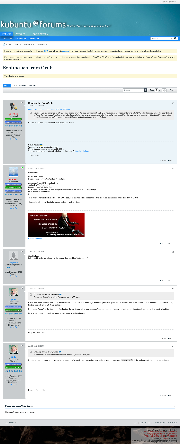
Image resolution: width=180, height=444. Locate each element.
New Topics (7, 39)
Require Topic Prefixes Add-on (154, 435)
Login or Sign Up (167, 2)
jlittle (13, 299)
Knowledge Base (42, 44)
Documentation (28, 44)
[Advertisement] (90, 10)
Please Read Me (35, 238)
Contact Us (145, 423)
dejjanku (13, 263)
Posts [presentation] (7, 85)
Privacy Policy (159, 423)
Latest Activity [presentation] (19, 85)
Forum (10, 44)
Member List (34, 39)
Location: (10, 135)
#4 (173, 289)
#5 (173, 346)
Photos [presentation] (32, 85)
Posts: (11, 133)
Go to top (172, 423)
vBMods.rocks (172, 432)
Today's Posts (20, 39)
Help (135, 423)
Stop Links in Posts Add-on (155, 437)
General (18, 44)
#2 (173, 168)
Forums (6, 34)
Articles (20, 34)
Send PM (13, 139)
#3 (173, 252)
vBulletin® (164, 438)
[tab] (7, 85)
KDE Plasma (10, 423)
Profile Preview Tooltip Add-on (155, 433)
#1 (173, 103)
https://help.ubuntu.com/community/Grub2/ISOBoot (49, 109)
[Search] (175, 38)
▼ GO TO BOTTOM (39, 34)
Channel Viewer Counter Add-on (154, 432)
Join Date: (9, 131)
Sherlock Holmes (82, 151)
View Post (60, 294)
